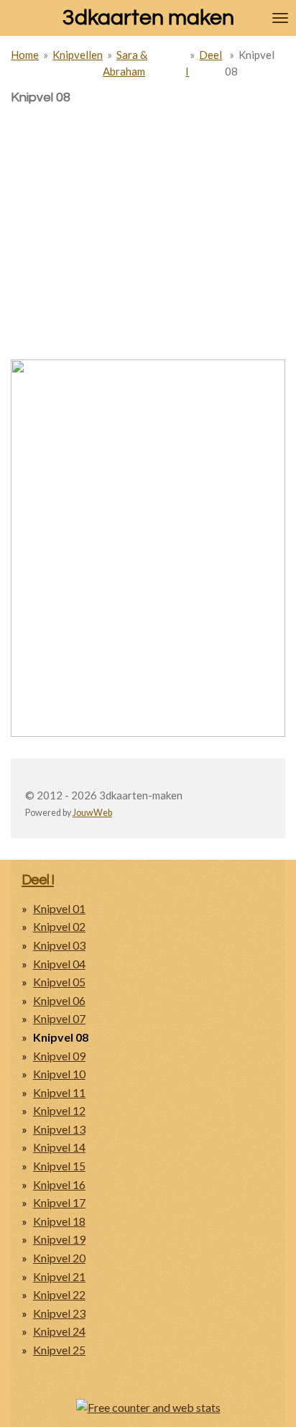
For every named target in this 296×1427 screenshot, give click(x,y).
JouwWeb (92, 812)
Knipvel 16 (59, 1184)
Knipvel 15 (59, 1166)
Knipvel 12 (59, 1110)
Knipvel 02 (59, 926)
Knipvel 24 (59, 1331)
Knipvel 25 (59, 1350)
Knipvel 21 (59, 1276)
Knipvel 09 (59, 1056)
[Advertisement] (148, 206)
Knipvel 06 (59, 1000)
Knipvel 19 (59, 1239)
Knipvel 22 (59, 1294)
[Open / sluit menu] (280, 18)
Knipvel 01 (59, 908)
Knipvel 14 (59, 1147)
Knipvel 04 (59, 964)
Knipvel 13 (59, 1129)
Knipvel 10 (59, 1073)
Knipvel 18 (59, 1221)
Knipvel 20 (59, 1258)
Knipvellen (77, 54)
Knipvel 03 (59, 945)
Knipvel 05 (59, 981)
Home (25, 54)
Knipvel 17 (59, 1202)
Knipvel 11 (59, 1092)
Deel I (38, 879)
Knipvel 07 (59, 1018)
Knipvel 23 (59, 1313)
